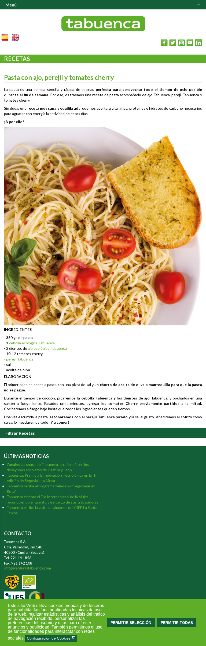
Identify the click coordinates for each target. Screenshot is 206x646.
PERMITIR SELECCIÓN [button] (131, 622)
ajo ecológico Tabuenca (47, 348)
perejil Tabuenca (20, 359)
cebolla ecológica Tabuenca (32, 343)
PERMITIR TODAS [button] (177, 622)
